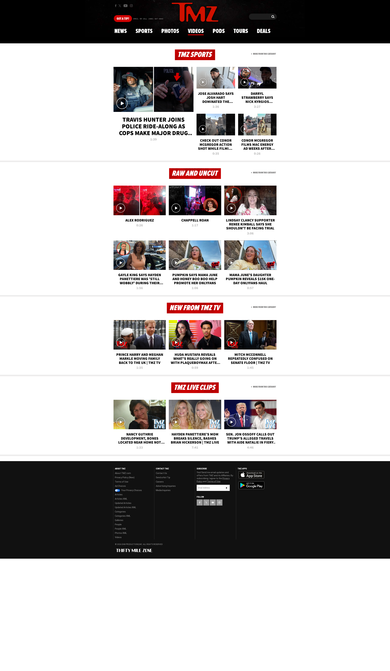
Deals (263, 31)
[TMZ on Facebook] (115, 6)
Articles (118, 494)
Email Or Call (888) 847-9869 (148, 19)
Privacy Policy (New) (125, 477)
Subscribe (227, 488)
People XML (120, 529)
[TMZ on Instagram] (131, 5)
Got (123, 19)
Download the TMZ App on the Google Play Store (251, 485)
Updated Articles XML (125, 507)
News (120, 31)
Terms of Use (121, 482)
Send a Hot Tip (163, 477)
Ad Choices (120, 486)
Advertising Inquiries (166, 486)
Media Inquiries (163, 490)
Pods (219, 31)
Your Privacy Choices (131, 490)
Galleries (119, 520)
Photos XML (121, 533)
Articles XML (121, 499)
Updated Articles (123, 503)
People (118, 524)
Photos (170, 31)
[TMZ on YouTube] (213, 502)
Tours (241, 31)
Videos (196, 31)
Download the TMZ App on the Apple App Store (251, 475)
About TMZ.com (123, 473)
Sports (144, 31)
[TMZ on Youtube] (125, 5)
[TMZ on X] (120, 6)
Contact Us (161, 473)
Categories (120, 511)
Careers (160, 482)
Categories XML (122, 516)
